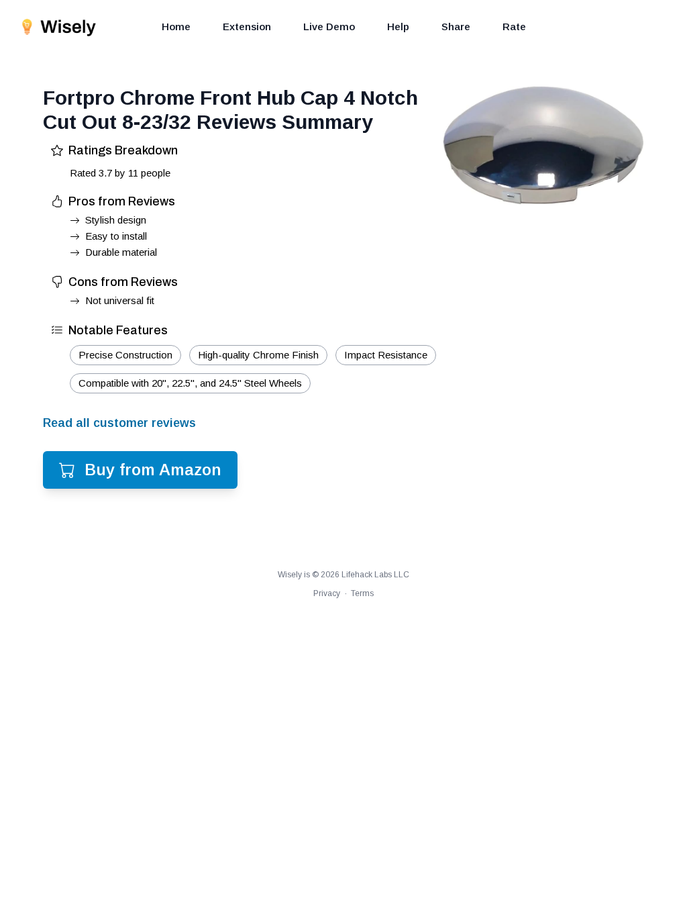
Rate (514, 26)
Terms (362, 593)
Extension (247, 26)
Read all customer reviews (119, 423)
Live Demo (329, 26)
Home (176, 26)
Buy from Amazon (153, 470)
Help (398, 26)
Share (455, 26)
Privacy (326, 593)
